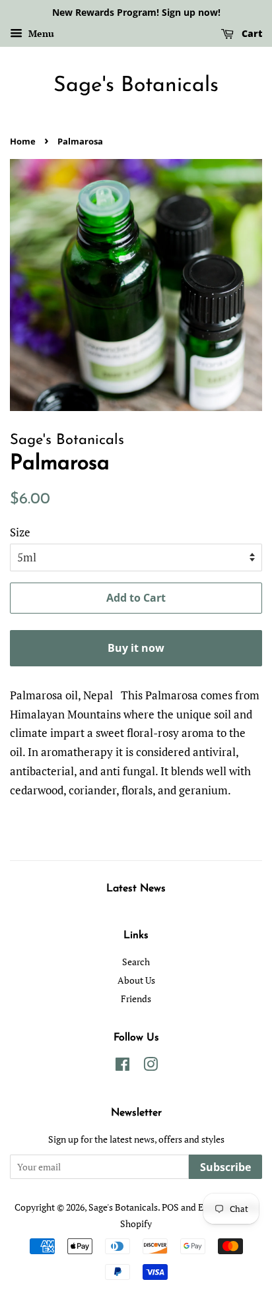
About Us (136, 980)
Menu (40, 33)
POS (170, 1207)
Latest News (136, 888)
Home (23, 141)
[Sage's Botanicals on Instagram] (150, 1066)
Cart (250, 33)
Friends (136, 998)
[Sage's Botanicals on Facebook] (122, 1066)
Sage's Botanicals (136, 85)
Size (20, 532)
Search (136, 961)
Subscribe (225, 1167)
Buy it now (136, 648)
